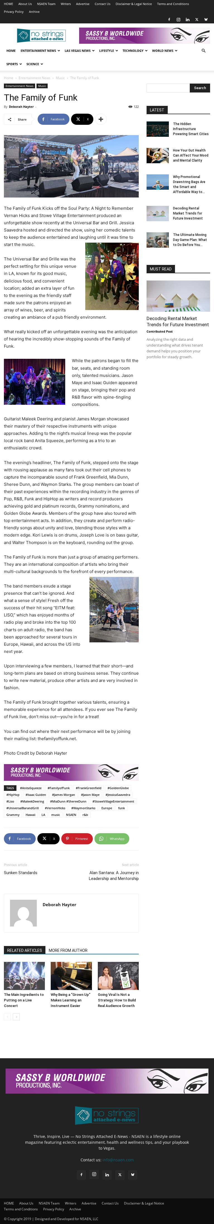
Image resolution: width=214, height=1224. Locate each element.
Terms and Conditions (173, 4)
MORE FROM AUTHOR (68, 950)
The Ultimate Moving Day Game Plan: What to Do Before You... (190, 240)
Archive (34, 11)
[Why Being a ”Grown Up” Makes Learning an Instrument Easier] (71, 976)
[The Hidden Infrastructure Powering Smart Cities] (158, 129)
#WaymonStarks (83, 808)
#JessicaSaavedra (118, 795)
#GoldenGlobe (118, 788)
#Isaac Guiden (36, 795)
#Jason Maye (90, 795)
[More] (101, 119)
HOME (8, 4)
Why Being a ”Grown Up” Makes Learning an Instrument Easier (70, 1000)
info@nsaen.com (118, 1159)
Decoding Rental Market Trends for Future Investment (188, 213)
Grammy (13, 815)
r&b (85, 815)
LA (43, 815)
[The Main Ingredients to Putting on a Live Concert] (24, 976)
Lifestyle (106, 50)
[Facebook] (169, 19)
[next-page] (16, 1016)
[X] (197, 19)
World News (162, 50)
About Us (25, 4)
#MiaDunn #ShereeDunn (68, 801)
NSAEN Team (46, 4)
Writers (66, 4)
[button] (203, 50)
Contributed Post (160, 331)
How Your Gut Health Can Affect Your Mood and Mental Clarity (190, 155)
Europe (106, 808)
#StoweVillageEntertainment (113, 801)
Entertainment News (38, 50)
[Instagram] (178, 19)
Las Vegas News (78, 50)
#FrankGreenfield (88, 788)
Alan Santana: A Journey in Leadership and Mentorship (114, 875)
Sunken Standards (20, 872)
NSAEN (71, 815)
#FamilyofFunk (59, 788)
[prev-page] (7, 1016)
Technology (133, 50)
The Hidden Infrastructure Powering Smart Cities (191, 129)
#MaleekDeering (32, 801)
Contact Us (102, 4)
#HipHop (13, 795)
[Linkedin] (187, 19)
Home (11, 50)
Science (32, 64)
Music (60, 77)
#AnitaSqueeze (31, 788)
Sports (12, 64)
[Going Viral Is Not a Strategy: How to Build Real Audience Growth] (118, 976)
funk (121, 808)
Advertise (82, 4)
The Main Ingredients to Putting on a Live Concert (24, 1000)
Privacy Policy (14, 11)
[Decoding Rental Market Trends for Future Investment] (158, 213)
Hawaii (30, 815)
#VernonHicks (55, 808)
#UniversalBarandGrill (22, 808)
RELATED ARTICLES (24, 950)
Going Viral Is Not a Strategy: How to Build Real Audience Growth (117, 1000)
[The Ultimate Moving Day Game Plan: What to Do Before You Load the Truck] (158, 240)
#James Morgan (63, 795)
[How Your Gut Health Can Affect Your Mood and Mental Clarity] (158, 155)
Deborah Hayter (21, 106)
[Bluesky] (206, 19)
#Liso (10, 801)
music (55, 815)
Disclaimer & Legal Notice (134, 4)
